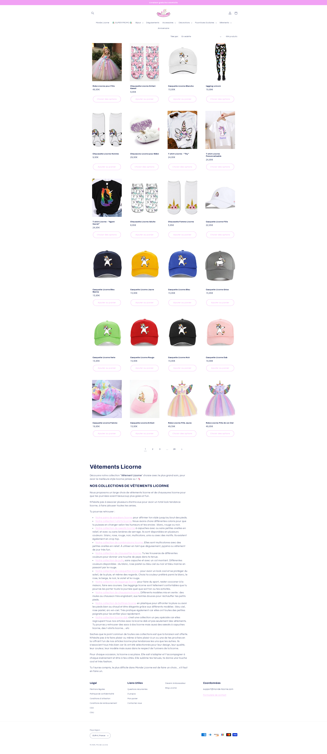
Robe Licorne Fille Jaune (180, 423)
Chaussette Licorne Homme (106, 154)
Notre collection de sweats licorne (115, 528)
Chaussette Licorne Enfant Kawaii (143, 87)
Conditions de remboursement (103, 703)
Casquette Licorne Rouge (142, 357)
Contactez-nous (134, 703)
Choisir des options (107, 99)
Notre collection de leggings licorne (116, 582)
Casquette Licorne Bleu (179, 290)
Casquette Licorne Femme (105, 423)
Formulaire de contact (214, 695)
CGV (92, 708)
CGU (92, 712)
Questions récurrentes (137, 689)
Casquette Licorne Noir (179, 357)
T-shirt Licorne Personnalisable (213, 155)
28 (174, 449)
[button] (93, 13)
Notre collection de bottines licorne (116, 603)
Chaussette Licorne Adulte (142, 222)
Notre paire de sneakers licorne (114, 517)
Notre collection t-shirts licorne (113, 521)
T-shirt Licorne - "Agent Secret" (104, 223)
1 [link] (145, 449)
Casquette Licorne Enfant (142, 423)
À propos (131, 694)
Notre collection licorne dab (112, 617)
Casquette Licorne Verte (104, 357)
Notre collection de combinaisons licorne (119, 542)
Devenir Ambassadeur (175, 683)
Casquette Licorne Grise (217, 290)
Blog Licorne (171, 688)
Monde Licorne (102, 745)
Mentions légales (97, 689)
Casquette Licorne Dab (216, 357)
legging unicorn (213, 86)
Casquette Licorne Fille (217, 222)
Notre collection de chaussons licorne (117, 592)
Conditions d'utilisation (100, 698)
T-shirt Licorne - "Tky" (178, 154)
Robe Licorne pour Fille (104, 86)
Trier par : (175, 36)
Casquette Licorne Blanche (181, 86)
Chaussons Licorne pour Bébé (144, 154)
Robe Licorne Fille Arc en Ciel (220, 423)
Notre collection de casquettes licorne (118, 571)
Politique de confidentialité (102, 694)
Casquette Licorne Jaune (142, 290)
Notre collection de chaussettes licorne (118, 553)
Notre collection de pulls (110, 560)
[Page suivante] (182, 449)
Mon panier (132, 698)
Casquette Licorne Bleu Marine (104, 291)
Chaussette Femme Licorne (181, 222)
